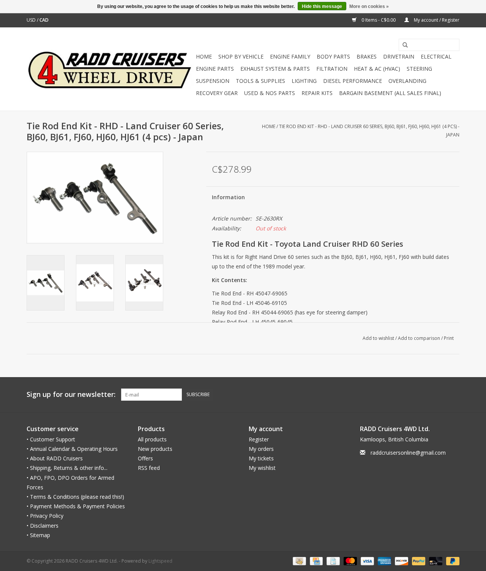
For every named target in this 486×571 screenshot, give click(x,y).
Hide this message (322, 6)
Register (259, 439)
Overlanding (407, 80)
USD (32, 20)
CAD (44, 20)
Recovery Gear (217, 93)
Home (204, 56)
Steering (419, 68)
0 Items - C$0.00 (378, 20)
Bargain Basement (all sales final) (390, 93)
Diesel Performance (352, 80)
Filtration (331, 68)
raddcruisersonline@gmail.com (408, 452)
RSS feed (149, 467)
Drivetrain (398, 56)
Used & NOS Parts (269, 93)
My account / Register (436, 20)
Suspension (212, 80)
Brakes (367, 56)
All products (152, 439)
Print (449, 338)
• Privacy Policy (45, 515)
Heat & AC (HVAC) (377, 68)
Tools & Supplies (260, 80)
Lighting (304, 80)
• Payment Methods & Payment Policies (76, 506)
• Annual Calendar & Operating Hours (72, 448)
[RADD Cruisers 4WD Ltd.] (110, 69)
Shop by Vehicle (241, 56)
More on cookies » (369, 6)
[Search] (402, 45)
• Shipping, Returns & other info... (67, 467)
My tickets (261, 458)
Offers (145, 458)
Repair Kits (317, 93)
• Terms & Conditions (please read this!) (75, 496)
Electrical (436, 56)
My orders (261, 448)
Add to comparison (419, 338)
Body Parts (333, 56)
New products (155, 448)
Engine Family (290, 56)
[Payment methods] (298, 560)
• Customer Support (51, 439)
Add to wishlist (378, 338)
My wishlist (262, 467)
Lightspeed (160, 561)
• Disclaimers (42, 525)
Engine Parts (215, 68)
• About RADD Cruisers (55, 458)
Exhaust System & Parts (275, 68)
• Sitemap (38, 535)
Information (228, 197)
